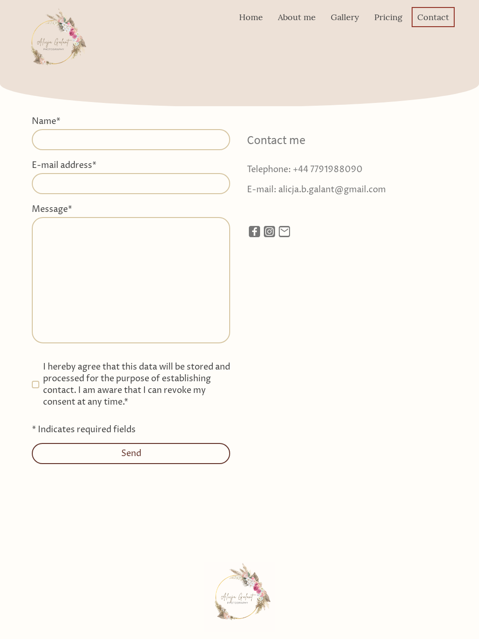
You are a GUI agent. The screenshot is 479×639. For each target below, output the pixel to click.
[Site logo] (55, 42)
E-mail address (64, 165)
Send (131, 453)
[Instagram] (269, 231)
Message (52, 209)
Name (46, 121)
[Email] (284, 231)
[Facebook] (254, 231)
